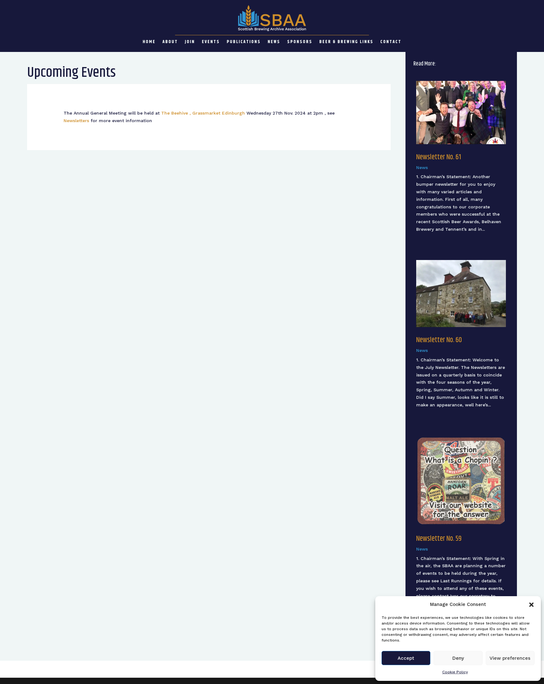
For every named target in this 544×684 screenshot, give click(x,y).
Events (211, 42)
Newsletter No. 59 (439, 538)
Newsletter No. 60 (439, 340)
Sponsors (299, 42)
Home (149, 42)
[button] (531, 605)
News (274, 42)
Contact (390, 42)
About (170, 42)
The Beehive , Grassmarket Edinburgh (203, 113)
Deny (458, 658)
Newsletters (76, 120)
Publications (244, 42)
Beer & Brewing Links (346, 42)
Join (190, 42)
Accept (406, 658)
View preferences (510, 658)
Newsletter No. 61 (438, 157)
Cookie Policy (455, 672)
